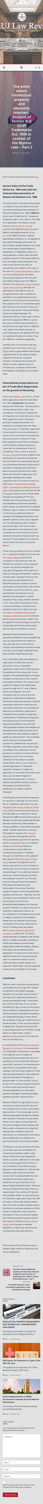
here (37, 177)
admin (16, 153)
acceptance (15, 1036)
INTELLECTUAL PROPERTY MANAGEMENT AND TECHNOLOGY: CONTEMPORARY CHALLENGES (21, 1324)
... (35, 1334)
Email (6, 1469)
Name (6, 1462)
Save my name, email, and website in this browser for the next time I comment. (19, 1486)
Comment (8, 1437)
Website (7, 1476)
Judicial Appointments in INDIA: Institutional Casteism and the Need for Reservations (21, 1399)
